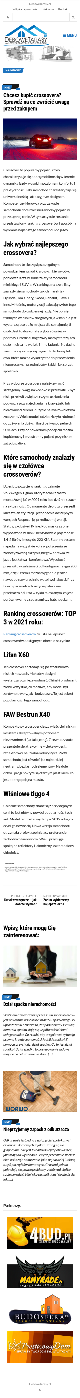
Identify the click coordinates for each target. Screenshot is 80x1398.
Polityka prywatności (25, 9)
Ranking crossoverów (19, 634)
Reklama (48, 9)
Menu (71, 35)
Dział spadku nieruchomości (29, 1004)
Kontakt (63, 9)
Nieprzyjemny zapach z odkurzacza (36, 1129)
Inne (7, 87)
